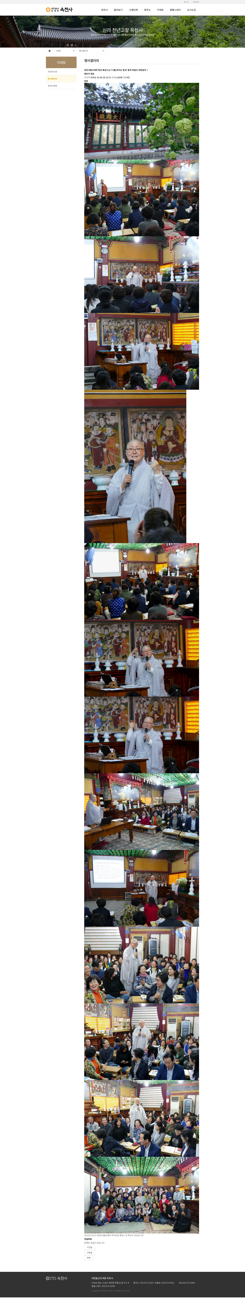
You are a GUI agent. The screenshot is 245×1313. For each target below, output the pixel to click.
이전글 (89, 1247)
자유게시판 (52, 71)
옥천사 (104, 9)
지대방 (160, 9)
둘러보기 (118, 9)
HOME (49, 51)
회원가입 (196, 2)
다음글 (89, 1252)
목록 (88, 1257)
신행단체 (133, 9)
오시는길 (191, 9)
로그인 (186, 2)
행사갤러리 (83, 50)
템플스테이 (175, 9)
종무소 (147, 9)
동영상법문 (52, 85)
